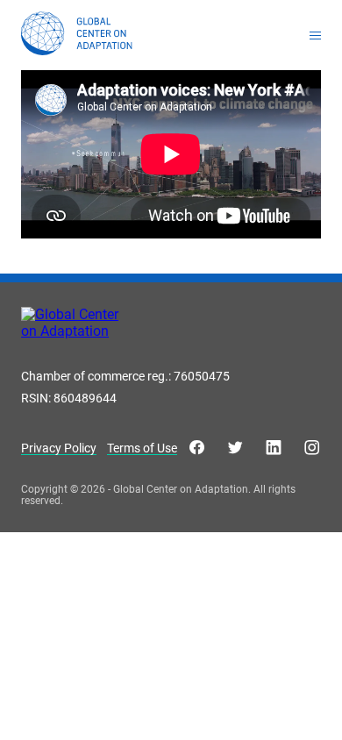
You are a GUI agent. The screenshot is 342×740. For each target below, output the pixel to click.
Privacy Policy (58, 448)
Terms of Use (142, 448)
